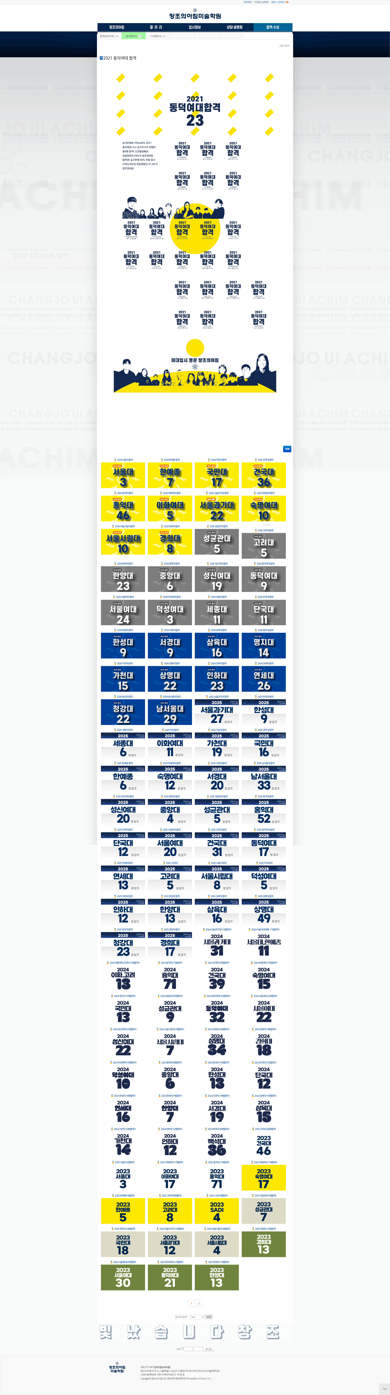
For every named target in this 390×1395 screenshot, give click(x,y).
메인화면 (248, 2)
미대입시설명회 (261, 2)
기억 (178, 1349)
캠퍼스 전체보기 (278, 2)
